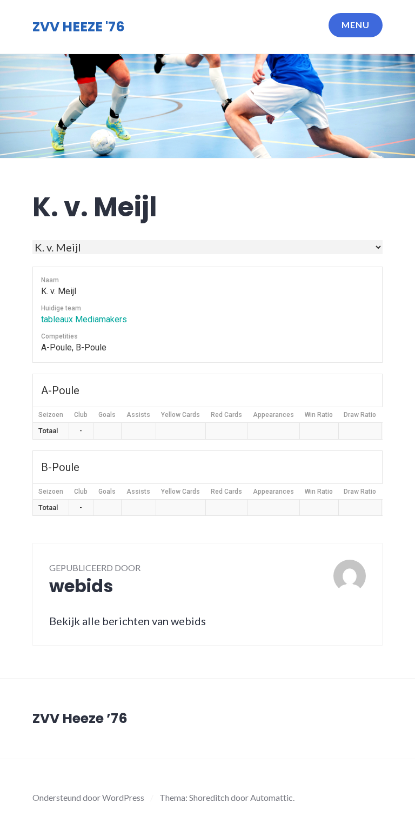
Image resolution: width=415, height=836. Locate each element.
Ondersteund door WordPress (88, 797)
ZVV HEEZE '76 (78, 26)
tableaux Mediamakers (84, 319)
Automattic (271, 797)
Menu (356, 24)
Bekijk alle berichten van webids (127, 620)
